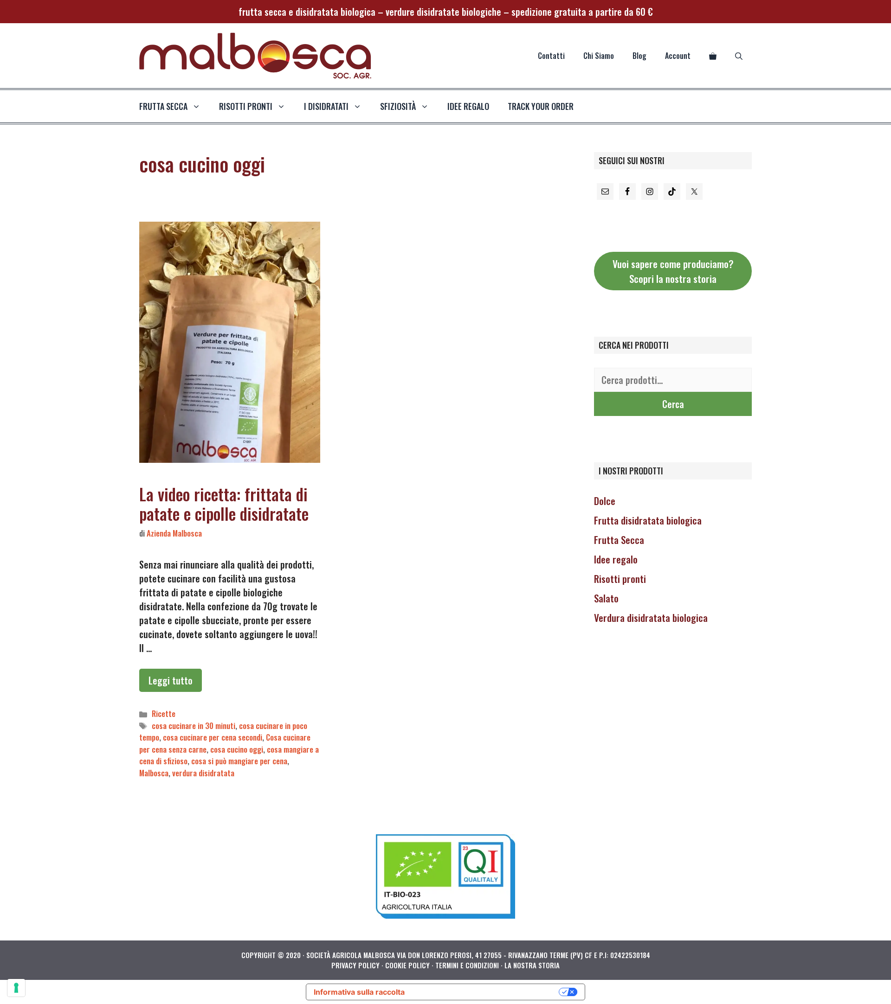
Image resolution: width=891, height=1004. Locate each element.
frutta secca (163, 106)
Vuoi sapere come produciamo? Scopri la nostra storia (673, 271)
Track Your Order (541, 106)
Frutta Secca (619, 539)
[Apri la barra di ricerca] (739, 56)
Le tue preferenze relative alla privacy (486, 992)
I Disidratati (326, 106)
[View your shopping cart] (713, 56)
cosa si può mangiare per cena (239, 761)
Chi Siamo (598, 55)
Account (678, 55)
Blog (639, 55)
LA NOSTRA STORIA (532, 965)
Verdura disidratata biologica (651, 617)
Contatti (551, 55)
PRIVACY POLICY (355, 965)
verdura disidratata (203, 773)
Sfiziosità (398, 106)
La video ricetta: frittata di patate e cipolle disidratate (224, 503)
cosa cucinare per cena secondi (212, 737)
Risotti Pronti (245, 106)
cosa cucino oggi (236, 749)
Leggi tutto (170, 680)
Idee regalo (468, 106)
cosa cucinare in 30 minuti (193, 725)
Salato (606, 598)
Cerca (673, 404)
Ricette (163, 713)
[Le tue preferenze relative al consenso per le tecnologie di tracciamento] (16, 988)
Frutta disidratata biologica (648, 520)
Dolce (604, 500)
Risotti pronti (620, 578)
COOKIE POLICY (407, 965)
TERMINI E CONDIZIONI (467, 965)
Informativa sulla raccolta (359, 992)
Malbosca (153, 773)
